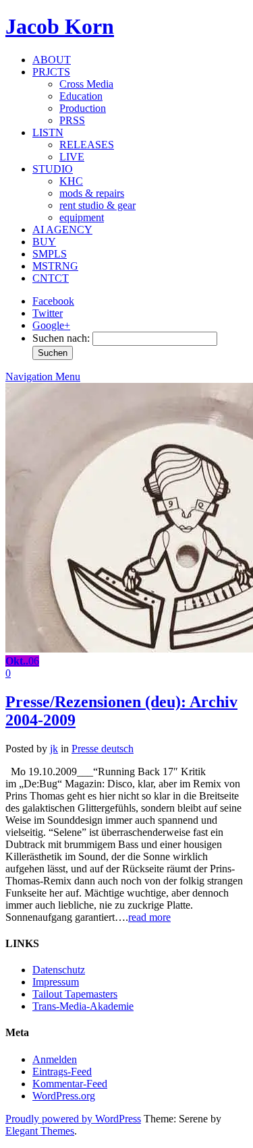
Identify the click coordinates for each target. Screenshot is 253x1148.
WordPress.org (63, 1095)
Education (81, 96)
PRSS (72, 120)
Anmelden (54, 1059)
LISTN (47, 132)
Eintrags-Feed (62, 1071)
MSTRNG (55, 266)
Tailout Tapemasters (74, 994)
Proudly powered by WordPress (73, 1118)
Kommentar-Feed (69, 1083)
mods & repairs (91, 193)
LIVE (71, 156)
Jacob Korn (59, 26)
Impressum (55, 982)
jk (54, 748)
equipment (81, 217)
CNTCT (50, 278)
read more (149, 917)
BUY (44, 241)
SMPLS (49, 254)
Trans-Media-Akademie (83, 1006)
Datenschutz (58, 969)
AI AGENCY (62, 229)
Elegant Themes (39, 1131)
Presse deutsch (103, 748)
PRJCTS (51, 72)
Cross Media (86, 84)
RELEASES (86, 144)
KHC (71, 181)
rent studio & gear (97, 205)
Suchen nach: (61, 338)
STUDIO (52, 169)
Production (82, 108)
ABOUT (51, 59)
